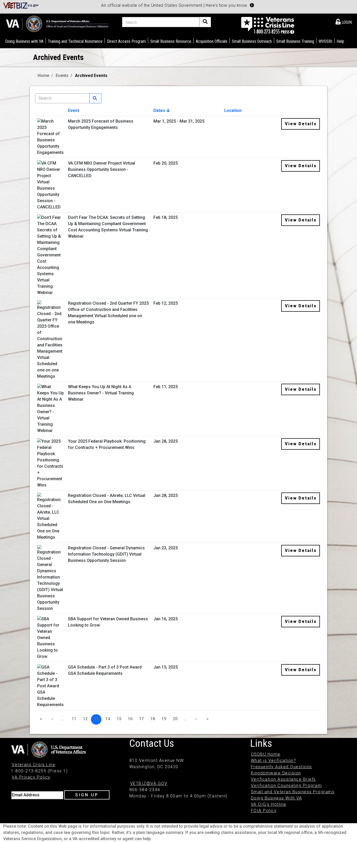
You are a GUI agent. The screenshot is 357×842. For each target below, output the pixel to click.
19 (164, 718)
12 (85, 718)
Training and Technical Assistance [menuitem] (75, 41)
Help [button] (340, 41)
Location (232, 110)
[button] (252, 5)
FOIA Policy (264, 810)
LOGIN (346, 22)
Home (43, 75)
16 (130, 718)
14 (107, 718)
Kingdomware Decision (276, 773)
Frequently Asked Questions (281, 766)
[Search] (205, 22)
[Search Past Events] (95, 98)
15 (119, 718)
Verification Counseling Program (286, 785)
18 (152, 718)
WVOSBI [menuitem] (325, 41)
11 (74, 718)
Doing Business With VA (276, 798)
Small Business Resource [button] (170, 41)
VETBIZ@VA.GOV (149, 783)
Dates (159, 110)
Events (62, 75)
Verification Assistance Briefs (283, 779)
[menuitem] (343, 21)
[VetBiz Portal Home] (21, 5)
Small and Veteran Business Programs (293, 791)
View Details (300, 123)
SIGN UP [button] (87, 794)
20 (175, 718)
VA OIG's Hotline (268, 804)
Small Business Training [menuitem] (295, 41)
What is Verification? (273, 760)
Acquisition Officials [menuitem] (211, 41)
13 (96, 718)
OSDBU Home (265, 754)
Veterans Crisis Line (33, 764)
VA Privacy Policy (31, 777)
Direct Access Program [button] (126, 41)
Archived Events (91, 75)
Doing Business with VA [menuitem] (24, 41)
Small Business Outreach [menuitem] (252, 41)
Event (73, 110)
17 (141, 718)
